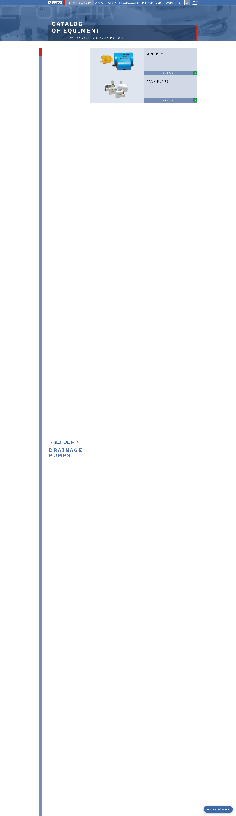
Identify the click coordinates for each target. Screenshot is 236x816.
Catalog (99, 3)
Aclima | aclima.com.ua (55, 3)
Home (72, 38)
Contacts (171, 3)
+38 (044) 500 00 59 (79, 2)
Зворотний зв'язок (219, 809)
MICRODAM (96, 38)
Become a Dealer (129, 3)
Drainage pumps (114, 38)
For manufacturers (151, 3)
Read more (168, 73)
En (187, 2)
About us (112, 3)
